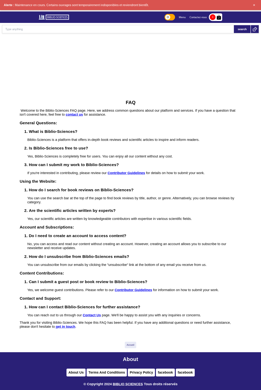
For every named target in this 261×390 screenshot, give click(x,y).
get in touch (65, 327)
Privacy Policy (141, 372)
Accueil (130, 345)
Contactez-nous (198, 17)
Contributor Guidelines (126, 173)
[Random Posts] (255, 29)
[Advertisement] (130, 62)
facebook (165, 372)
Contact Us (92, 315)
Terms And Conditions (106, 372)
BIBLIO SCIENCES (128, 384)
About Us (76, 372)
